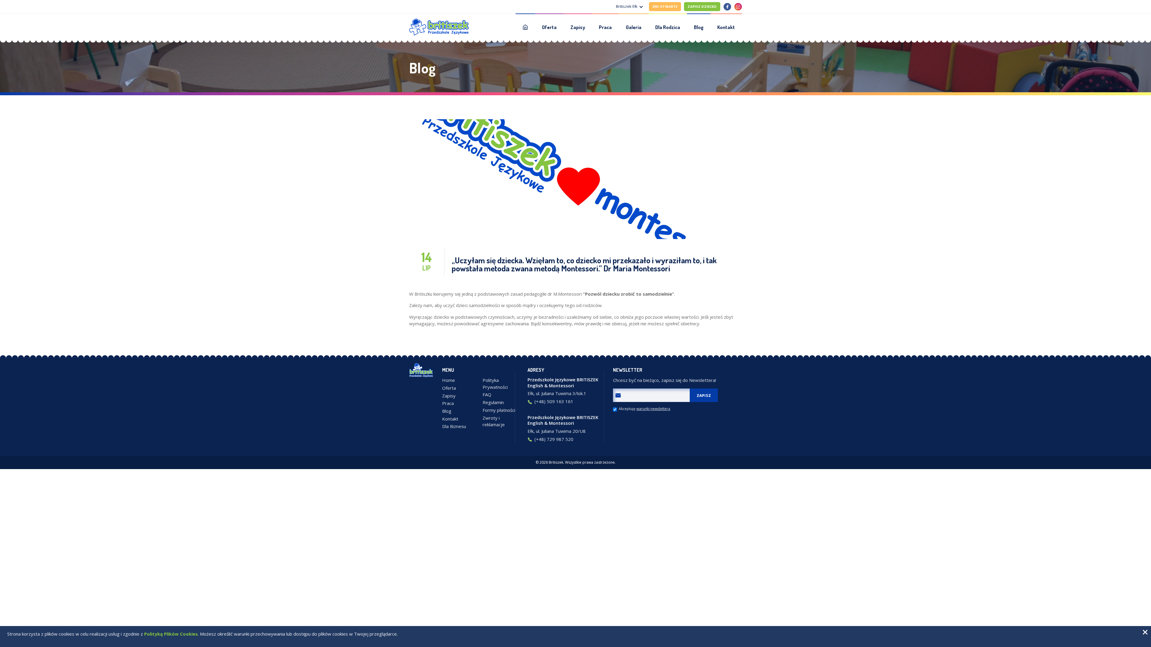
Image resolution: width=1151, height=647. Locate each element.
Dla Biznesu (454, 426)
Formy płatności (499, 410)
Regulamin (493, 402)
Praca (605, 27)
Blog (698, 27)
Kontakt (726, 27)
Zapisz (704, 395)
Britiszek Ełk (627, 6)
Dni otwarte (665, 6)
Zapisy (577, 27)
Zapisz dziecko (702, 6)
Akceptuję (644, 408)
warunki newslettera (653, 408)
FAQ (487, 394)
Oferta (549, 27)
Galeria (633, 27)
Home (448, 380)
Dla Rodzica (667, 27)
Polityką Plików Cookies (171, 634)
